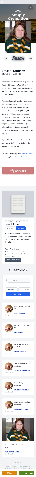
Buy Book (21, 228)
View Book (9, 228)
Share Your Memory (13, 260)
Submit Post (18, 294)
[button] (18, 429)
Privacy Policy (12, 468)
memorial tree (27, 153)
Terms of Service (23, 468)
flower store (25, 156)
